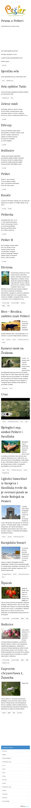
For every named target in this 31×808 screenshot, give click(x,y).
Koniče (6, 195)
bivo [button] (3, 339)
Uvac (4, 394)
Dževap (6, 125)
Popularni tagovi (7, 747)
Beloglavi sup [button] (5, 473)
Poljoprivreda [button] (5, 662)
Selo (3, 772)
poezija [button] (4, 65)
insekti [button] (4, 712)
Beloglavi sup (6, 787)
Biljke (4, 754)
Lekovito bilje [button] (5, 303)
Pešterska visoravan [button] (23, 339)
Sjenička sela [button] (10, 80)
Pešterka (7, 214)
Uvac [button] (11, 388)
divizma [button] (23, 303)
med (3, 769)
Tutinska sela (6, 762)
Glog (3, 776)
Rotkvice (7, 624)
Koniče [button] (10, 208)
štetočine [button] (19, 712)
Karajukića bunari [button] (6, 574)
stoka (4, 783)
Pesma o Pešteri (12, 21)
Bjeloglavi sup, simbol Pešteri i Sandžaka (12, 432)
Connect (27, 806)
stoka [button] (3, 342)
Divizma (6, 267)
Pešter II (7, 240)
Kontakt (18, 2)
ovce (3, 765)
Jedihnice (7, 150)
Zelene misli (9, 104)
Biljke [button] (3, 305)
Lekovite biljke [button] (15, 303)
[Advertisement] (15, 38)
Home (12, 2)
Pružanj (4, 794)
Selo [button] (3, 80)
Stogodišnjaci (6, 758)
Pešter (5, 174)
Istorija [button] (10, 536)
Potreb (4, 751)
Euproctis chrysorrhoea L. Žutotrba (12, 673)
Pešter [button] (14, 339)
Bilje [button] (8, 305)
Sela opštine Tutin (13, 86)
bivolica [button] (8, 339)
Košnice (4, 797)
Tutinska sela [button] (5, 98)
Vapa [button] (26, 421)
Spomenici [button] (4, 388)
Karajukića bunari (13, 542)
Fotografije (5, 801)
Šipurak (6, 583)
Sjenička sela (10, 71)
